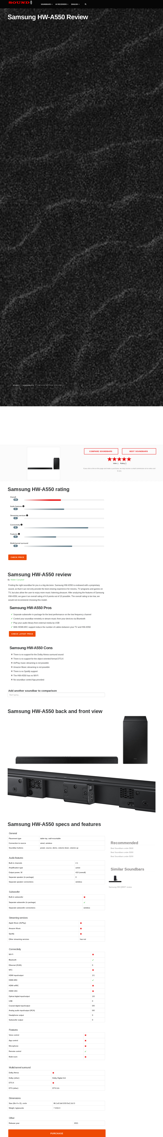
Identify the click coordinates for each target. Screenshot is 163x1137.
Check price (17, 557)
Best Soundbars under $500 (122, 848)
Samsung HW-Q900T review (120, 887)
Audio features (16, 506)
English (74, 4)
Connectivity (15, 525)
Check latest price (22, 634)
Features (13, 534)
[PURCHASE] (57, 1136)
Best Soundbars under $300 (122, 852)
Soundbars (46, 4)
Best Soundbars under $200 (122, 856)
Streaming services (18, 515)
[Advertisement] (81, 425)
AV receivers (61, 4)
